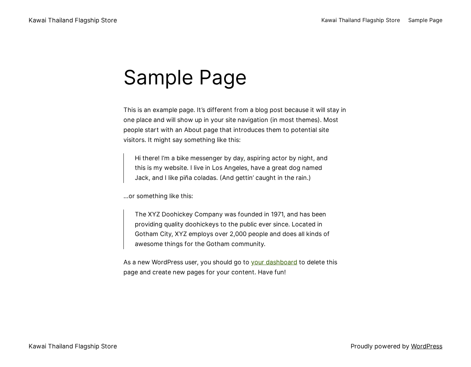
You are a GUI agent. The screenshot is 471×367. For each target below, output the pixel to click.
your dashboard (274, 262)
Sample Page (425, 20)
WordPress (426, 346)
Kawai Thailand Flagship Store (73, 20)
